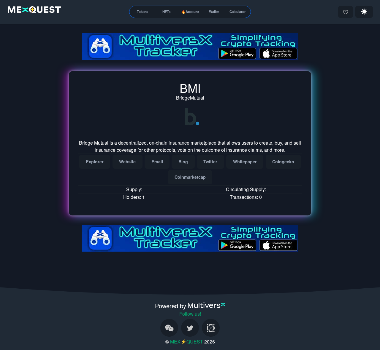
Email (157, 161)
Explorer (95, 161)
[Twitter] (190, 328)
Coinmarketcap (190, 177)
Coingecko (283, 161)
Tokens (142, 11)
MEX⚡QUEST (186, 341)
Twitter (210, 161)
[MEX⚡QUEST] (33, 11)
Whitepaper (245, 161)
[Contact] (169, 328)
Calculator (237, 11)
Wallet (214, 11)
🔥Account (190, 11)
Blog (183, 161)
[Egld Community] (211, 328)
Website (127, 161)
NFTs (166, 11)
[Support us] (345, 12)
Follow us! (190, 313)
